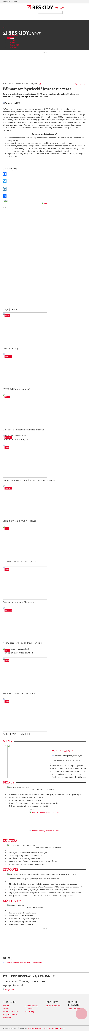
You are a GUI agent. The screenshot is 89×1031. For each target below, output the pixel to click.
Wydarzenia (8, 356)
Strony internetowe (53, 1006)
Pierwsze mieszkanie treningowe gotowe (67, 765)
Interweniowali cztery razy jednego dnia (24, 919)
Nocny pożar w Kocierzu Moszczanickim (22, 642)
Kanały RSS (29, 1009)
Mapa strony (29, 1011)
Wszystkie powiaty (10, 2)
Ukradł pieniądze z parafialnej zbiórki (23, 921)
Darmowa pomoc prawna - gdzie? (19, 561)
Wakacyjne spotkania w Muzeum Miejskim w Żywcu (28, 853)
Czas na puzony (10, 348)
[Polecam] (4, 201)
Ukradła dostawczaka (35, 908)
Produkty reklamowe (10, 1011)
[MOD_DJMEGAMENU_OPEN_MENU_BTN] (4, 24)
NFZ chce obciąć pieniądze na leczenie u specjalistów (29, 806)
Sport (39, 84)
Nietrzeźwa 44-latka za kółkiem (21, 924)
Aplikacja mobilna (31, 1006)
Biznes (7, 447)
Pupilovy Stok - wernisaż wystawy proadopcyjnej (27, 864)
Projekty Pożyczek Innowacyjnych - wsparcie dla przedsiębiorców (33, 803)
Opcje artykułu (80, 84)
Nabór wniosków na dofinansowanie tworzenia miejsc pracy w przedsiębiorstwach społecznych (45, 794)
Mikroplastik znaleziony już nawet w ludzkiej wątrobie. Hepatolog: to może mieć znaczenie (43, 884)
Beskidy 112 (8, 610)
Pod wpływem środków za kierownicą (23, 913)
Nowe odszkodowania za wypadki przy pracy (26, 797)
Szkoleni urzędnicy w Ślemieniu (18, 602)
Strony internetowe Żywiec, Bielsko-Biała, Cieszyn (46, 1028)
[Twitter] (44, 181)
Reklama (6, 1009)
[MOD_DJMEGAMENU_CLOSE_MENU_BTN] (3, 29)
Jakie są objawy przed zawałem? (18, 652)
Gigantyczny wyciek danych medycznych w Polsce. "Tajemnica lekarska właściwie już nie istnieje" (45, 893)
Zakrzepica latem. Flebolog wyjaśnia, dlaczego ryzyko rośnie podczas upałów (38, 890)
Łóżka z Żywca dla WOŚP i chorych (19, 520)
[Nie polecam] (6, 201)
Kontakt (6, 1006)
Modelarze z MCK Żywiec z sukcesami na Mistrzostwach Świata (33, 861)
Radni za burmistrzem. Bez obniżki (20, 693)
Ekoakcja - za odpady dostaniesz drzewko (23, 429)
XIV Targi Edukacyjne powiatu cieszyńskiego (25, 800)
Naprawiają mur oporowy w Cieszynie (67, 760)
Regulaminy (7, 1017)
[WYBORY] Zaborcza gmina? (16, 389)
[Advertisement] (44, 224)
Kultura (7, 315)
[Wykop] (44, 189)
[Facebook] (44, 174)
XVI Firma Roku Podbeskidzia (43, 789)
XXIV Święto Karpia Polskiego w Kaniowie (24, 858)
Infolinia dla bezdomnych (15, 439)
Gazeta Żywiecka (74, 1009)
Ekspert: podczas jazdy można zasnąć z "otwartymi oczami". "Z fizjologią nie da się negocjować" (45, 887)
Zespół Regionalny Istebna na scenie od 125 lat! (27, 855)
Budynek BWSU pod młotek (16, 734)
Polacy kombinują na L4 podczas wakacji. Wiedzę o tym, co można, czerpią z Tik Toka (41, 895)
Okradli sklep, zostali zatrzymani (21, 916)
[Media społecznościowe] (44, 196)
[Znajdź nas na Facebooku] (2, 515)
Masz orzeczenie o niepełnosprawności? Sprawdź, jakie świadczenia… (35, 879)
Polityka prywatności (10, 1014)
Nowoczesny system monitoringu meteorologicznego (29, 480)
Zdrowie (7, 397)
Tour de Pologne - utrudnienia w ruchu (66, 774)
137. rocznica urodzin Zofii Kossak (49, 847)
